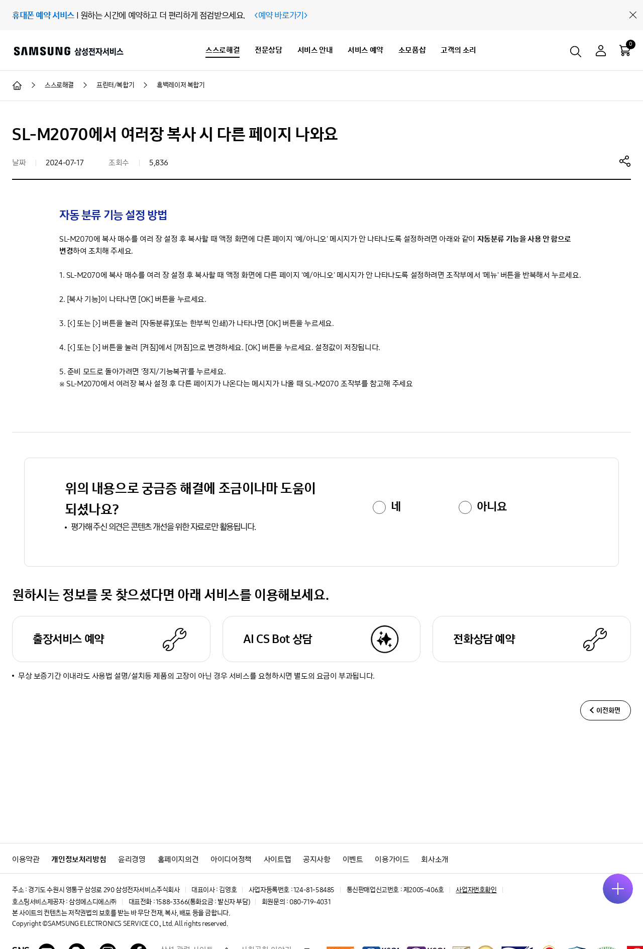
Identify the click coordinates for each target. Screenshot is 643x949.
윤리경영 (131, 859)
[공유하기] (625, 161)
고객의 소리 (458, 50)
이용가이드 (392, 859)
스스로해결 (222, 50)
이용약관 (25, 859)
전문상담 (268, 50)
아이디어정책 (231, 859)
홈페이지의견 (178, 859)
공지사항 (316, 859)
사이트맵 (277, 859)
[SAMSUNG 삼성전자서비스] (68, 51)
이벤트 (353, 859)
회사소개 (434, 859)
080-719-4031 (310, 902)
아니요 (491, 506)
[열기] (618, 889)
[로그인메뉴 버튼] (601, 52)
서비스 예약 (365, 50)
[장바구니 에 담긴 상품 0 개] (625, 50)
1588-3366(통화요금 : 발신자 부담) (203, 902)
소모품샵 (411, 50)
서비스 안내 (315, 50)
